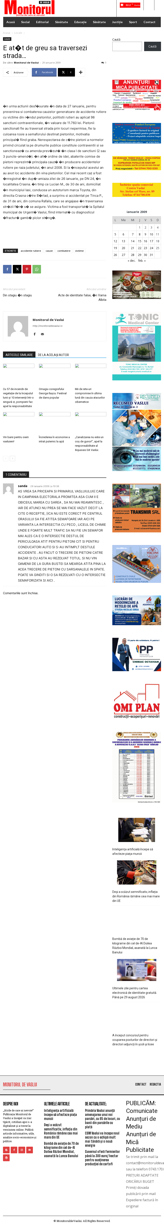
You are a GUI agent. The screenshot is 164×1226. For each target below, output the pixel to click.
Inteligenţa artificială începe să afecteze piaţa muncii (132, 851)
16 (145, 241)
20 (123, 248)
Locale (18, 33)
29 (139, 255)
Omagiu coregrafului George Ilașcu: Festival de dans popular (53, 393)
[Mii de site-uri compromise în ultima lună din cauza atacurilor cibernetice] (90, 374)
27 (123, 255)
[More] (80, 72)
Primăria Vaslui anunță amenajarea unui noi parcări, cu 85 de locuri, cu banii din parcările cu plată (102, 1118)
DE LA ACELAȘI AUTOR (53, 355)
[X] (17, 269)
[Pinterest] (27, 269)
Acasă (6, 33)
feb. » (142, 260)
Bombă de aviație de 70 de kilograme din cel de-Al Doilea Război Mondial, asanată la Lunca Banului (134, 945)
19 (115, 248)
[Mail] (43, 334)
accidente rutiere (31, 250)
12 (115, 241)
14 (132, 241)
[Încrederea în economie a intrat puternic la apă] (54, 423)
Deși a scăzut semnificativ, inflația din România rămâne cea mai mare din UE (136, 896)
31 (151, 255)
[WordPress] (6, 1157)
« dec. (132, 260)
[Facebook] (7, 269)
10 (151, 234)
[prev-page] (5, 458)
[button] (149, 5)
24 (151, 248)
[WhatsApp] (36, 269)
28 (132, 255)
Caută (116, 39)
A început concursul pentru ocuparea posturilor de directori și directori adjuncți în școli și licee (134, 1040)
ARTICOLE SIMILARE (19, 355)
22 (139, 248)
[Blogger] (6, 1150)
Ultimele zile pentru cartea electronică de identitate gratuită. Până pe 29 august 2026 (134, 993)
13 (123, 241)
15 (139, 241)
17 (151, 241)
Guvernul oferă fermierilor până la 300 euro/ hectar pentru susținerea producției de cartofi (102, 1157)
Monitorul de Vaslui (26, 62)
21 (132, 248)
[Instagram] (21, 1150)
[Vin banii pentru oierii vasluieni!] (18, 423)
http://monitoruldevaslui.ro (48, 325)
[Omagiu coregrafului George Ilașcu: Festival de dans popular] (54, 374)
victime (79, 250)
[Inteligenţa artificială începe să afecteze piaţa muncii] (136, 830)
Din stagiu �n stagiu (17, 295)
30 (145, 255)
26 (115, 255)
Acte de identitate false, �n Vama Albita (82, 297)
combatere (63, 250)
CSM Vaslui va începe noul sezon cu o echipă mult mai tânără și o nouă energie (102, 1139)
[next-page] (12, 458)
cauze (49, 250)
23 (145, 248)
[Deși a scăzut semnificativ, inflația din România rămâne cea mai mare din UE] (136, 873)
